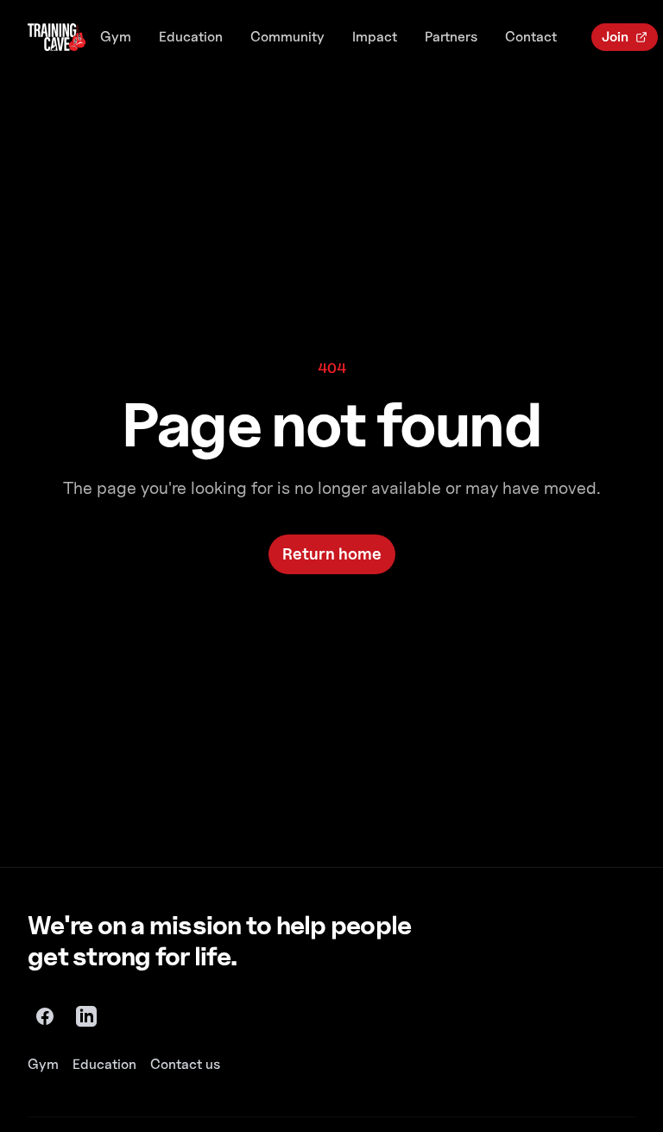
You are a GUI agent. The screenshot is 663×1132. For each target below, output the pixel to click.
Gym (115, 36)
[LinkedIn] (86, 1016)
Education (191, 36)
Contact (531, 36)
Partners (451, 36)
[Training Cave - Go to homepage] (57, 37)
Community (287, 36)
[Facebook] (45, 1016)
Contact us (185, 1064)
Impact (374, 36)
